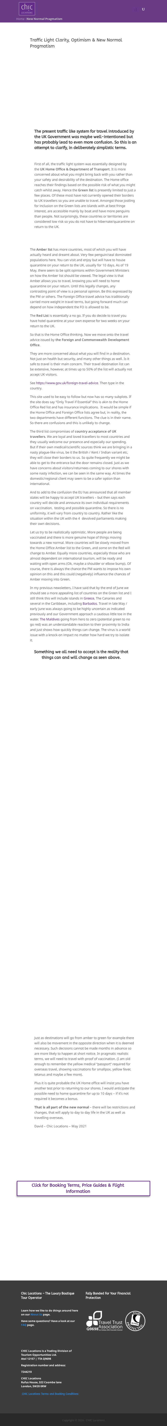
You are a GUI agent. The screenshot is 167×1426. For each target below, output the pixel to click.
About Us (36, 1314)
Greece (89, 598)
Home (20, 19)
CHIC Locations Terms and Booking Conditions (50, 1393)
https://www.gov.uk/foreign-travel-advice (67, 383)
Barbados (90, 603)
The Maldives (50, 619)
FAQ (24, 1325)
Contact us (83, 1223)
